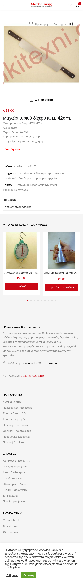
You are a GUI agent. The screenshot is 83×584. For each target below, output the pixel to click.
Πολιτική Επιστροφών (16, 425)
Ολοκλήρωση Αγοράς (16, 484)
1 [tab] (27, 300)
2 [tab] (31, 300)
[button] (77, 5)
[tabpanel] (21, 264)
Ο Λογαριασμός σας (15, 466)
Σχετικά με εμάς (12, 402)
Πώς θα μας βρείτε (14, 501)
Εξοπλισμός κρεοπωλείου (30, 185)
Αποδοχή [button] (28, 575)
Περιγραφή (9, 200)
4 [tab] (38, 300)
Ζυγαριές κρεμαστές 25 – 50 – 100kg (21, 273)
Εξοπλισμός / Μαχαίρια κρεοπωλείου (41, 173)
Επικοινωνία (10, 496)
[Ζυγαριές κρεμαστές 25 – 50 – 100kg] (21, 250)
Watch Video (44, 100)
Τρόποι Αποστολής (14, 413)
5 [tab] (41, 300)
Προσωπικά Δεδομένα (16, 437)
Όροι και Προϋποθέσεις (17, 431)
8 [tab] (52, 300)
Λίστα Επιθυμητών (14, 472)
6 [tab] (45, 300)
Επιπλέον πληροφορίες (17, 207)
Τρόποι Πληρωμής (14, 419)
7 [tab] (48, 300)
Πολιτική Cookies (13, 442)
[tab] (41, 199)
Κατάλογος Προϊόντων (16, 461)
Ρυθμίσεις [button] (12, 575)
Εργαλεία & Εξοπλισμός (17, 178)
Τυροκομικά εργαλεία (45, 178)
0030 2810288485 (32, 376)
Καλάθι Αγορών (12, 478)
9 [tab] (55, 300)
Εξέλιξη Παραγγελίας (15, 490)
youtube (12, 532)
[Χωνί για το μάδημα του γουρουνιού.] (61, 250)
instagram (12, 526)
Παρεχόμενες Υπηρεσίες (17, 407)
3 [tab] (34, 300)
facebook (13, 520)
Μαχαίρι (52, 185)
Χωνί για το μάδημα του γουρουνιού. (61, 273)
